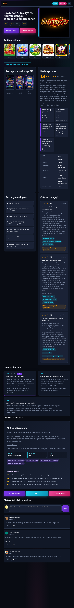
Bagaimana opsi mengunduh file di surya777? (18, 210)
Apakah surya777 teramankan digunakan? (17, 238)
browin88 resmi (12, 445)
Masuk (55, 3)
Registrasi (63, 3)
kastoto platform (47, 293)
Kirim (65, 508)
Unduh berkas (11, 31)
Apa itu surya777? (14, 203)
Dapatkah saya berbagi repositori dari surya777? (18, 245)
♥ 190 (7, 559)
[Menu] (69, 3)
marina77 (8, 541)
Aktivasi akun (28, 31)
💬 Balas (14, 526)
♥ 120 (7, 545)
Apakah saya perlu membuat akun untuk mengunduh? (18, 230)
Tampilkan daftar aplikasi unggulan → (17, 65)
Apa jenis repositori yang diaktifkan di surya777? (15, 223)
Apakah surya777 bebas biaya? (18, 216)
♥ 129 (7, 526)
